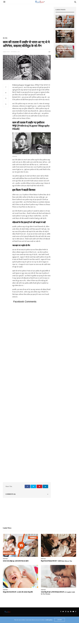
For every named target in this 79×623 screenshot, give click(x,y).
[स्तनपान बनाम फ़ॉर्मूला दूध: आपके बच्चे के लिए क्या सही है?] (20, 545)
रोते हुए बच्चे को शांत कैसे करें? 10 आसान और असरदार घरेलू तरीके (64, 51)
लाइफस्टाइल (5, 558)
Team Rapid (61, 39)
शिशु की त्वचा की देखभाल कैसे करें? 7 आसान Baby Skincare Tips (64, 34)
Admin (58, 25)
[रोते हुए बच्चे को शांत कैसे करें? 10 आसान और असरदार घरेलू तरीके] (20, 576)
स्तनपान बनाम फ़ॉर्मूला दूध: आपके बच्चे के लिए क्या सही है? (16, 561)
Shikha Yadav (6, 51)
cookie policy (49, 620)
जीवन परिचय (5, 38)
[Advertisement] (27, 21)
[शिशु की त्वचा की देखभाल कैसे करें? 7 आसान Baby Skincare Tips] (58, 545)
